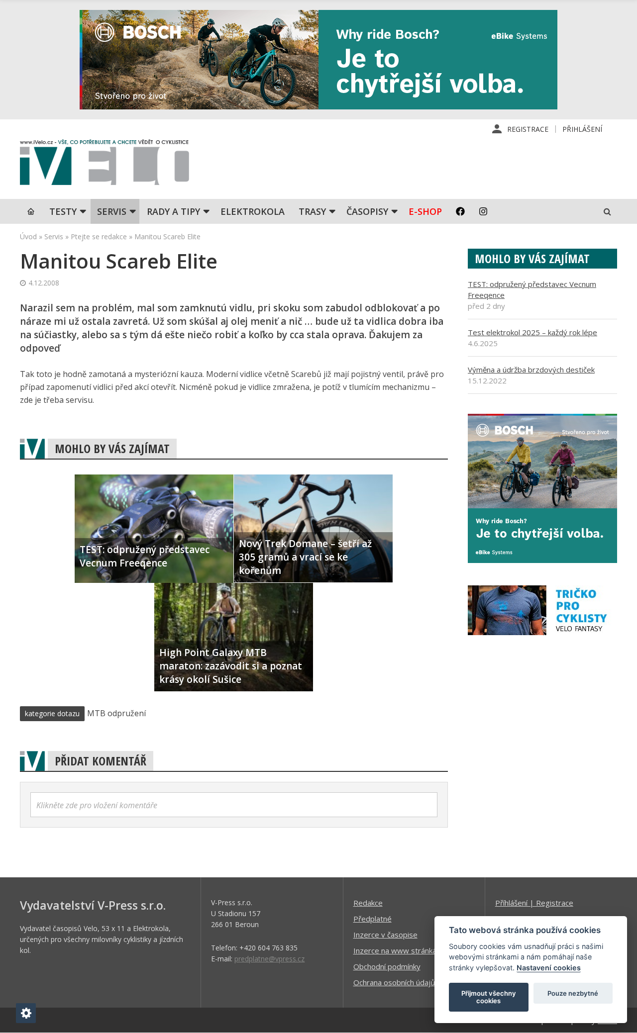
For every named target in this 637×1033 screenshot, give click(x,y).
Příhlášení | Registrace (534, 903)
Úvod (28, 236)
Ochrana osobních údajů (394, 982)
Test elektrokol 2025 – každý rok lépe (532, 332)
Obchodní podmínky (387, 966)
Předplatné (372, 919)
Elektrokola (252, 211)
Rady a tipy (173, 211)
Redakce (368, 903)
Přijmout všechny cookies (488, 997)
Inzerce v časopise (385, 934)
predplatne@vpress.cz (269, 958)
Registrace (527, 129)
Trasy (312, 211)
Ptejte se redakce (99, 236)
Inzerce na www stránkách (398, 950)
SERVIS (111, 211)
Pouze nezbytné (572, 993)
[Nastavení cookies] (26, 1013)
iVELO (104, 164)
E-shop (425, 211)
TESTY (63, 211)
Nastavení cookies (549, 967)
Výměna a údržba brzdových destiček (531, 370)
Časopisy (367, 211)
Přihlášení (582, 129)
